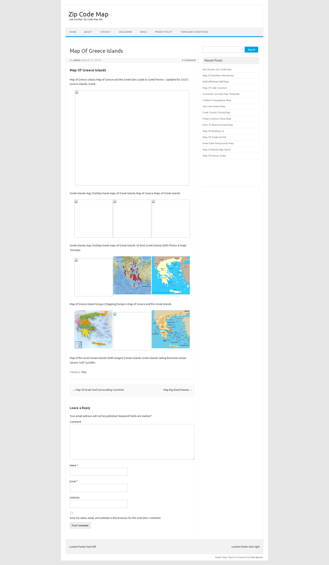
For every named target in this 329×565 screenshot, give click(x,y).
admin (77, 60)
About (88, 32)
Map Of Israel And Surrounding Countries (98, 389)
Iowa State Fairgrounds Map (218, 143)
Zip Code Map (89, 14)
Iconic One (221, 557)
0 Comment (189, 60)
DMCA (143, 32)
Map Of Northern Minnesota (218, 75)
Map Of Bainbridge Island (217, 149)
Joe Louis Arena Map (214, 106)
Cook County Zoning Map (216, 112)
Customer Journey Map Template (221, 94)
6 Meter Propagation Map (217, 100)
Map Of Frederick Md (214, 137)
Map (83, 372)
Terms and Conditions (194, 32)
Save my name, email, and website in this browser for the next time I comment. (115, 517)
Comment (75, 421)
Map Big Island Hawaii (177, 389)
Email (74, 481)
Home (72, 32)
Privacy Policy (163, 32)
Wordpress (257, 557)
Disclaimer (125, 32)
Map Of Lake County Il (215, 87)
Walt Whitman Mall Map (216, 81)
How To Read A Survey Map (218, 124)
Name (74, 465)
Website (75, 497)
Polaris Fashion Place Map (217, 118)
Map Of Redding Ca (213, 131)
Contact (105, 32)
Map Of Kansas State (214, 155)
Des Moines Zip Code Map (217, 69)
